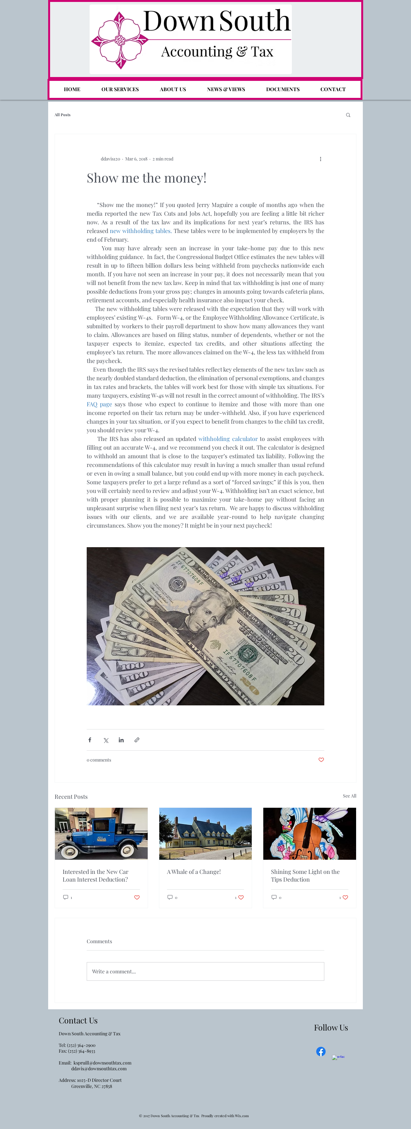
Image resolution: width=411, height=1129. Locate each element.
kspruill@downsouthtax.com (102, 1063)
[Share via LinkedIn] (121, 740)
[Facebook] (321, 1051)
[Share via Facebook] (90, 740)
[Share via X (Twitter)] (105, 740)
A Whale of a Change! (194, 871)
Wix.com (242, 1115)
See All (349, 796)
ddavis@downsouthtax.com (99, 1068)
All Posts (63, 114)
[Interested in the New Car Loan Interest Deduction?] (101, 834)
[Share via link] (137, 740)
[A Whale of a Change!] (205, 834)
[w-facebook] (338, 1061)
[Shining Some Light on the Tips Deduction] (309, 834)
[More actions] (320, 158)
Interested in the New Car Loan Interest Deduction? (95, 875)
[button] (348, 114)
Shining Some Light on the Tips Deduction (305, 875)
